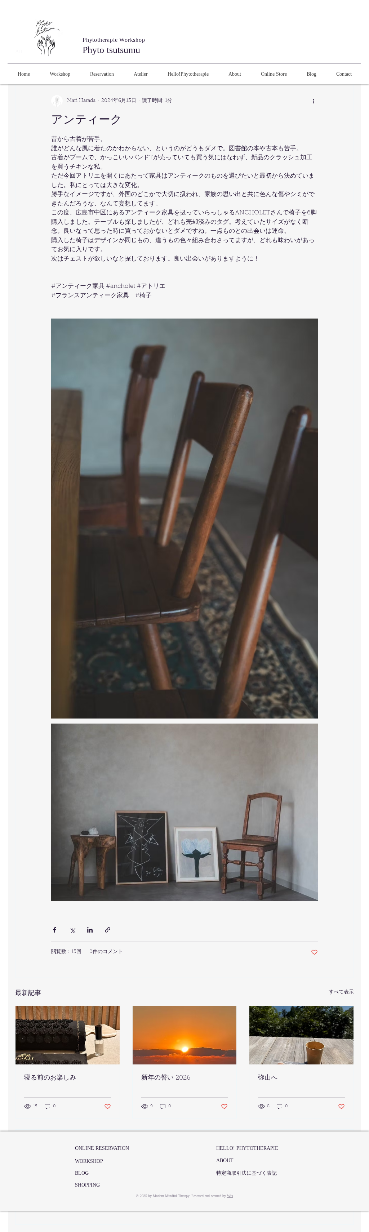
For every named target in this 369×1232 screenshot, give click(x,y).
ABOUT (225, 1160)
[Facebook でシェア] (54, 929)
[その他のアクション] (313, 101)
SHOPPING (87, 1185)
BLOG (82, 1173)
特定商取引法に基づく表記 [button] (246, 1173)
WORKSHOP (89, 1161)
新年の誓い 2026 (166, 1078)
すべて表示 (341, 992)
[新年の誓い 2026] (185, 1035)
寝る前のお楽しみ (50, 1078)
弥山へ (267, 1078)
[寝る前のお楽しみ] (67, 1035)
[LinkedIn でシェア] (89, 929)
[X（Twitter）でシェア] (72, 929)
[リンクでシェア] (107, 929)
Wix (230, 1196)
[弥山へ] (301, 1035)
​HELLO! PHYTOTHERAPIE (247, 1148)
